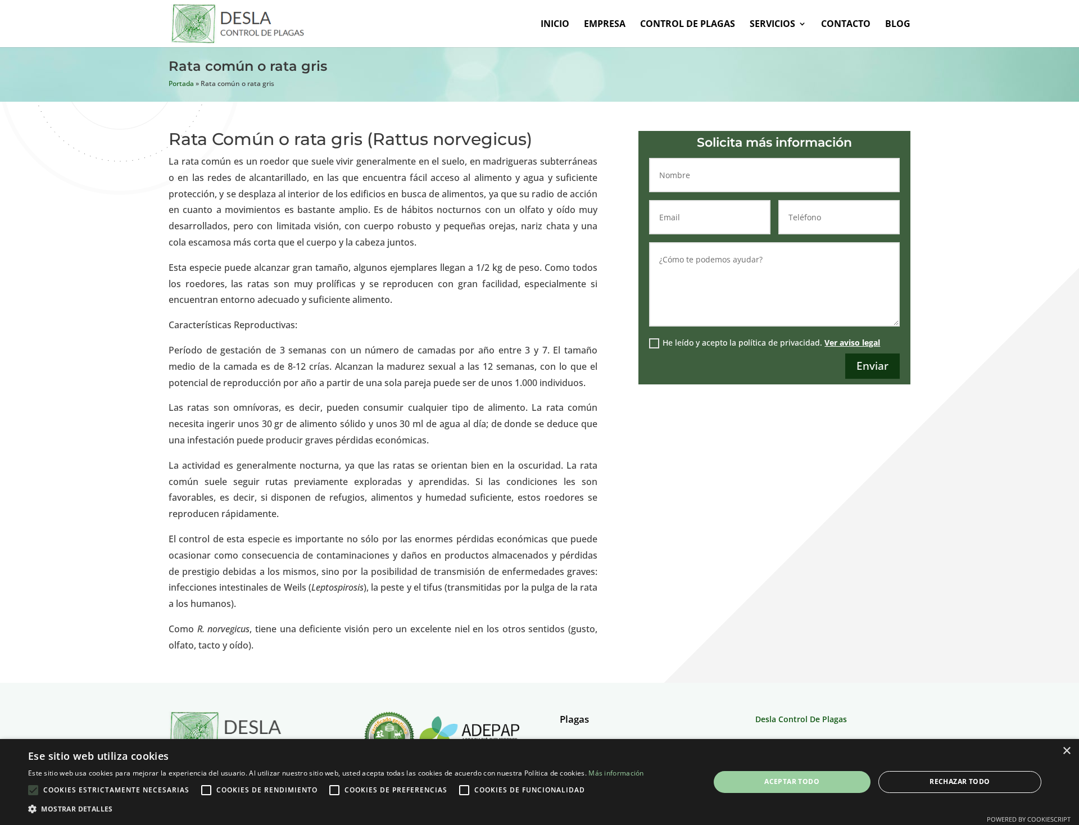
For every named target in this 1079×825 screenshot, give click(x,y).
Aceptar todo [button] (791, 781)
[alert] (539, 782)
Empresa (604, 25)
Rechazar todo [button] (960, 781)
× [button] (1066, 751)
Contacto (846, 25)
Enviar (872, 366)
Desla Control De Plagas (801, 719)
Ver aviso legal (852, 342)
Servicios (772, 25)
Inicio (555, 25)
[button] (336, 809)
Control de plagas (687, 25)
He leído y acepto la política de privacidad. (771, 342)
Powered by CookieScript (1029, 819)
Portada (181, 83)
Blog (897, 25)
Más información (616, 773)
